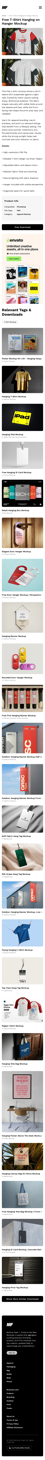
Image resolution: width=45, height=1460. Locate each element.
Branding (10, 1397)
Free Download (22, 227)
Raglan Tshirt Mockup (13, 1026)
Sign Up (12, 1353)
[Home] (4, 7)
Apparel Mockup (24, 214)
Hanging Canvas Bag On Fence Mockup (21, 1174)
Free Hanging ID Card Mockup (16, 472)
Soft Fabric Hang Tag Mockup (16, 836)
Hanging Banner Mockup (14, 636)
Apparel (10, 1363)
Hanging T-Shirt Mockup (14, 396)
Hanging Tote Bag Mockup (15, 1064)
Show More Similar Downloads (22, 1299)
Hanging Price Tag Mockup (15, 1287)
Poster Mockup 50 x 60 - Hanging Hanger (22, 358)
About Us (10, 1416)
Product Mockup (10, 554)
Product (10, 1393)
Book (9, 1378)
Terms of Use (12, 1420)
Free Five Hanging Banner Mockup (19, 715)
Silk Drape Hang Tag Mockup (16, 874)
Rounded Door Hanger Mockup (17, 677)
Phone (9, 1382)
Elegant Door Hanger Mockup (16, 551)
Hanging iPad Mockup (12, 434)
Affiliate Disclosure (15, 1427)
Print (9, 1404)
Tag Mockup (8, 839)
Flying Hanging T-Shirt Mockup (17, 950)
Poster (9, 1408)
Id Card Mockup (9, 475)
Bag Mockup (8, 1066)
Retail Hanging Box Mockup (15, 510)
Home (4, 16)
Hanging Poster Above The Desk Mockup (22, 1136)
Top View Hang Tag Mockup (15, 988)
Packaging (11, 1367)
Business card (12, 1390)
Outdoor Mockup (10, 639)
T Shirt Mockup (10, 322)
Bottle (9, 1374)
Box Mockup (8, 513)
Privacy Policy (13, 1424)
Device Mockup (20, 437)
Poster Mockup (9, 361)
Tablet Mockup (9, 437)
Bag (8, 1370)
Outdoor (10, 1401)
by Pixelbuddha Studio (21, 1448)
